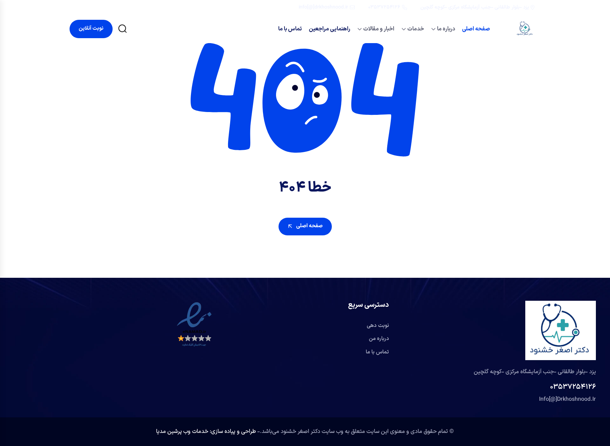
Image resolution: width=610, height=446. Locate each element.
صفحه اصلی (476, 29)
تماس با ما (290, 29)
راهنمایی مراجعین (329, 29)
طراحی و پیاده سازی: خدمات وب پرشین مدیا (206, 431)
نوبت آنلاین (91, 28)
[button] (194, 324)
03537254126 (384, 7)
